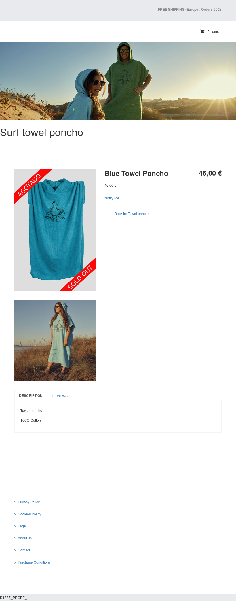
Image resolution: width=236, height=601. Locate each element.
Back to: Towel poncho (132, 213)
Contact (24, 549)
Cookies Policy (29, 513)
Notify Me (111, 197)
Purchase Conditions (34, 561)
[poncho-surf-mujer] (55, 341)
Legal (22, 525)
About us (25, 537)
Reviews (60, 395)
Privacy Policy (29, 501)
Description (31, 395)
